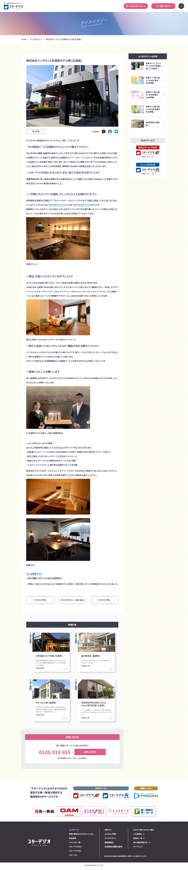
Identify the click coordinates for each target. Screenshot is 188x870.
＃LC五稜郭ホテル (34, 573)
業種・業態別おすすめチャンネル (81, 834)
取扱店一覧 (137, 838)
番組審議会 (109, 842)
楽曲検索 (72, 838)
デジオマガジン (36, 39)
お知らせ (108, 829)
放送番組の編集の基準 (113, 846)
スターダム (73, 855)
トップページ (74, 829)
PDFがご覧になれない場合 (143, 829)
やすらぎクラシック (56, 204)
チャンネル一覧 (75, 842)
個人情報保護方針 (140, 842)
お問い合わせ (165, 6)
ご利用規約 (137, 834)
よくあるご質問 (110, 834)
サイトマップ (138, 846)
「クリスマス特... (40, 599)
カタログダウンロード (137, 6)
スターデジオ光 (75, 850)
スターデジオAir (75, 846)
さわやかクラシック (81, 204)
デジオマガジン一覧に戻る (72, 599)
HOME (23, 39)
